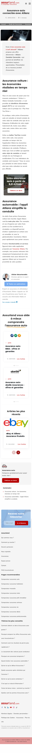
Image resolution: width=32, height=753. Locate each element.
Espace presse (5, 561)
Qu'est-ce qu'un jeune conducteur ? (12, 679)
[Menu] (30, 3)
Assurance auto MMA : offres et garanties (12, 349)
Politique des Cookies (8, 718)
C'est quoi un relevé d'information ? (12, 683)
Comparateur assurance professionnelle (13, 616)
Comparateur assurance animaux (11, 602)
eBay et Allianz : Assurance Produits (15, 435)
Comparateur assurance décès (10, 612)
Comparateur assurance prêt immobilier (13, 598)
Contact (3, 565)
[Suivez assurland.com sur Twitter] (5, 707)
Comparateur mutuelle (8, 588)
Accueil (3, 24)
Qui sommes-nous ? (7, 538)
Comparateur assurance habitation (12, 584)
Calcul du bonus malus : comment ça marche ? (15, 688)
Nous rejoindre (5, 552)
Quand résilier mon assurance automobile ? (15, 661)
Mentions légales (6, 714)
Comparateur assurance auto (10, 579)
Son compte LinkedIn (9, 302)
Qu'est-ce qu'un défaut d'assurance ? (12, 666)
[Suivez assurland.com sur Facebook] (2, 707)
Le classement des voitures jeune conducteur (15, 652)
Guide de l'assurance (15, 24)
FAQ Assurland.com (7, 570)
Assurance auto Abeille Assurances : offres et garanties (14, 385)
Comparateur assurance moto (10, 593)
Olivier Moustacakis (19, 274)
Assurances (5, 556)
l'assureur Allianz (18, 249)
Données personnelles (21, 714)
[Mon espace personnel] (26, 3)
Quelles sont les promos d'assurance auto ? (15, 693)
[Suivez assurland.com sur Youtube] (11, 707)
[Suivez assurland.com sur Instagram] (14, 707)
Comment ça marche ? (8, 542)
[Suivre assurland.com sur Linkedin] (8, 707)
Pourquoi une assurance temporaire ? (13, 656)
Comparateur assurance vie (9, 607)
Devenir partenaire (7, 547)
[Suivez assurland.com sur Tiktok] (16, 707)
